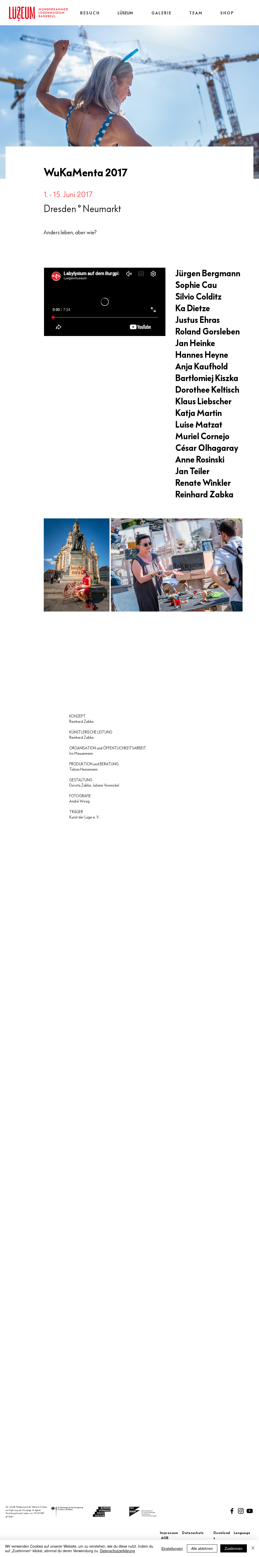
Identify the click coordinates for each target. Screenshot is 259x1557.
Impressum (171, 1533)
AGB (164, 1538)
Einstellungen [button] (172, 1548)
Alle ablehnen (202, 1548)
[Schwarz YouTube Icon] (249, 1511)
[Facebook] (232, 1511)
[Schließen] (253, 1548)
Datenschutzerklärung (117, 1550)
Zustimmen (234, 1548)
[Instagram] (241, 1511)
